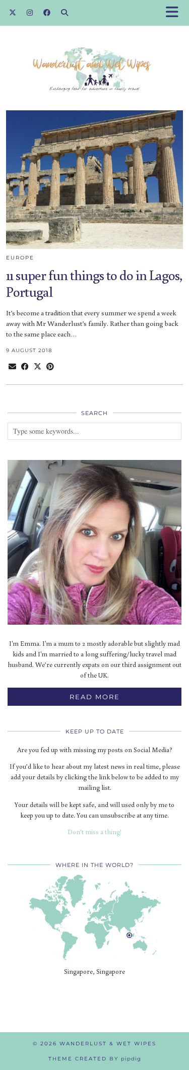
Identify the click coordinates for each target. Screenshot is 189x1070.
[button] (175, 13)
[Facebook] (47, 12)
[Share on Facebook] (25, 366)
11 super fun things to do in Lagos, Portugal (94, 283)
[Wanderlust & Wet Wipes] (94, 54)
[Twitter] (13, 12)
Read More (95, 697)
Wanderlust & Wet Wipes (107, 1043)
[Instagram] (30, 12)
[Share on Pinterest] (50, 366)
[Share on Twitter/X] (37, 366)
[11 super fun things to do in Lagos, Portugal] (94, 179)
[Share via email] (12, 366)
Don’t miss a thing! (94, 832)
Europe (20, 257)
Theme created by (94, 1058)
